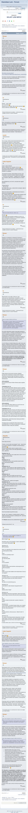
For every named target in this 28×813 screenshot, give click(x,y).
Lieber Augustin (7, 161)
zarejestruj (19, 6)
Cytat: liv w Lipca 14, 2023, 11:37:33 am (9, 319)
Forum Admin (15, 25)
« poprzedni (20, 29)
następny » (24, 29)
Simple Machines (19, 811)
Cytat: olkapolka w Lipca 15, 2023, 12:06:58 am (10, 643)
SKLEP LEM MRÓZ (14, 17)
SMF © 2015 (14, 811)
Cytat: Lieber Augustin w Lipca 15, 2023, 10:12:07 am (12, 718)
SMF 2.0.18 (9, 811)
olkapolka (22, 25)
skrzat (19, 25)
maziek (4, 135)
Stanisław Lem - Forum (10, 2)
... (7, 30)
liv (3, 97)
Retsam (5, 36)
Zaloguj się (14, 6)
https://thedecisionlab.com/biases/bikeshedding (16, 672)
